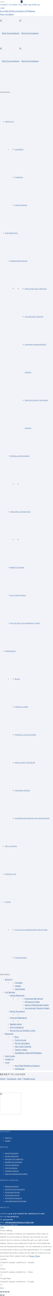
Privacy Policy (34, 1256)
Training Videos (22, 790)
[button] (5, 92)
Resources (10, 651)
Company (19, 149)
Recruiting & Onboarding (14, 1159)
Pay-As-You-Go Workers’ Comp (25, 623)
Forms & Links (21, 707)
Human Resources (18, 261)
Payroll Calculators (25, 735)
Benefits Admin (17, 567)
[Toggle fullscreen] (6, 1291)
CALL (2, 1227)
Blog (17, 679)
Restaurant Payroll (11, 1186)
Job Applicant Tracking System (37, 1008)
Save (2, 1288)
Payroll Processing (20, 456)
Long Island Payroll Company (15, 1201)
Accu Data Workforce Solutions (12, 11)
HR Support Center (34, 316)
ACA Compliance (18, 595)
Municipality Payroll (12, 1195)
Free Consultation (7, 14)
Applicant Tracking (12, 1171)
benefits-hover (29, 1079)
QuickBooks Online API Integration (32, 818)
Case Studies (21, 205)
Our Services (11, 233)
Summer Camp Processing (15, 1189)
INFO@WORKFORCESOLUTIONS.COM (19, 1222)
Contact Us (10, 874)
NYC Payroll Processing (13, 1198)
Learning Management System (37, 1005)
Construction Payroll (12, 1192)
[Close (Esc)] (1, 1291)
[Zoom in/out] (8, 1291)
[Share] (3, 1291)
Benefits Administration (13, 1162)
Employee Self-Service (36, 289)
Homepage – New (14, 1079)
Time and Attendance (20, 512)
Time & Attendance (12, 1165)
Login (7, 902)
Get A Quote (11, 846)
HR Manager (30, 11)
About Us (9, 121)
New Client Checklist (25, 762)
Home (2, 1079)
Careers (19, 177)
